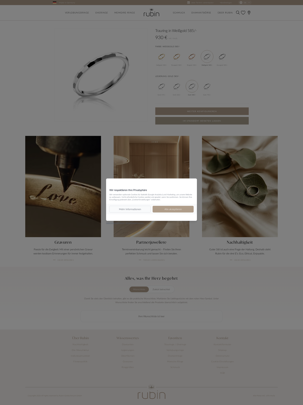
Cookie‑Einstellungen (135, 222)
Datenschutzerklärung (115, 222)
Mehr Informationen (130, 209)
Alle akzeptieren (173, 209)
